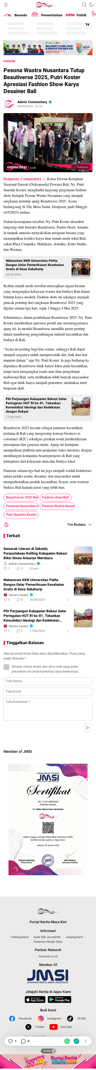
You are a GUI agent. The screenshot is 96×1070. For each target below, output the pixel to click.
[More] (68, 568)
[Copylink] (76, 1041)
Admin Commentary (32, 102)
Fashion (9, 61)
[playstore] (59, 1000)
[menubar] (5, 4)
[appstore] (35, 1000)
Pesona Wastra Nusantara (58, 506)
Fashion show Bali (55, 497)
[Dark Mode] (91, 4)
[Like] (10, 1041)
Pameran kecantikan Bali (22, 506)
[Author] (9, 104)
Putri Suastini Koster (21, 514)
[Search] (84, 4)
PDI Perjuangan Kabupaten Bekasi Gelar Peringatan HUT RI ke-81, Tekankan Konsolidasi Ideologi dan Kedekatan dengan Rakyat (36, 405)
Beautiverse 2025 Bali (22, 497)
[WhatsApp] (67, 1041)
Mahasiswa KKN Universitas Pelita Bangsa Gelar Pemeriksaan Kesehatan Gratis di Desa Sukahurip (35, 265)
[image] (83, 555)
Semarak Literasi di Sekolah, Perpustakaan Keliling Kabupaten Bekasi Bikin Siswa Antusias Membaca (35, 553)
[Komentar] (23, 1041)
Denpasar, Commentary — (25, 178)
